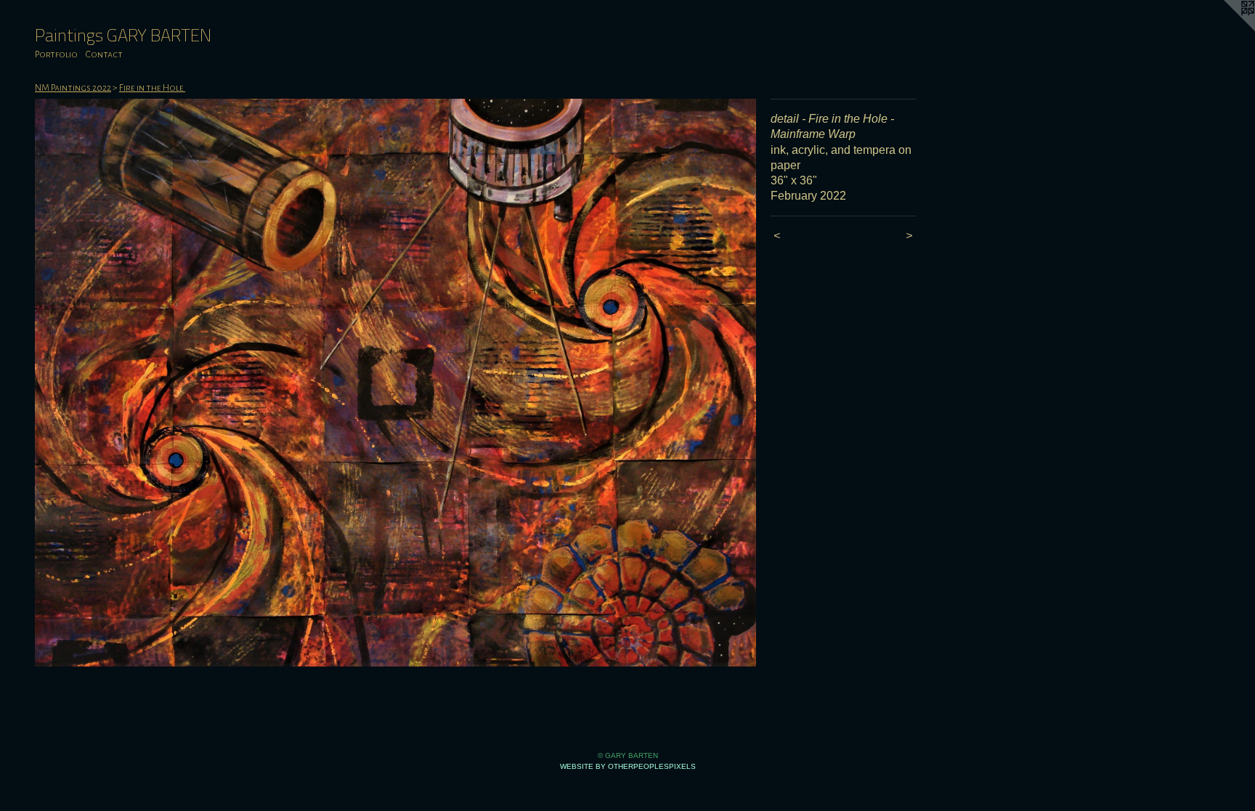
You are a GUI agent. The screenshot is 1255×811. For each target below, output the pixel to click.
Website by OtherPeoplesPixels (628, 766)
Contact (104, 54)
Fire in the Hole (152, 88)
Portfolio (56, 54)
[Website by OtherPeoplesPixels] (1226, 29)
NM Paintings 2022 (73, 88)
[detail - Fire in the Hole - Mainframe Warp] (395, 383)
